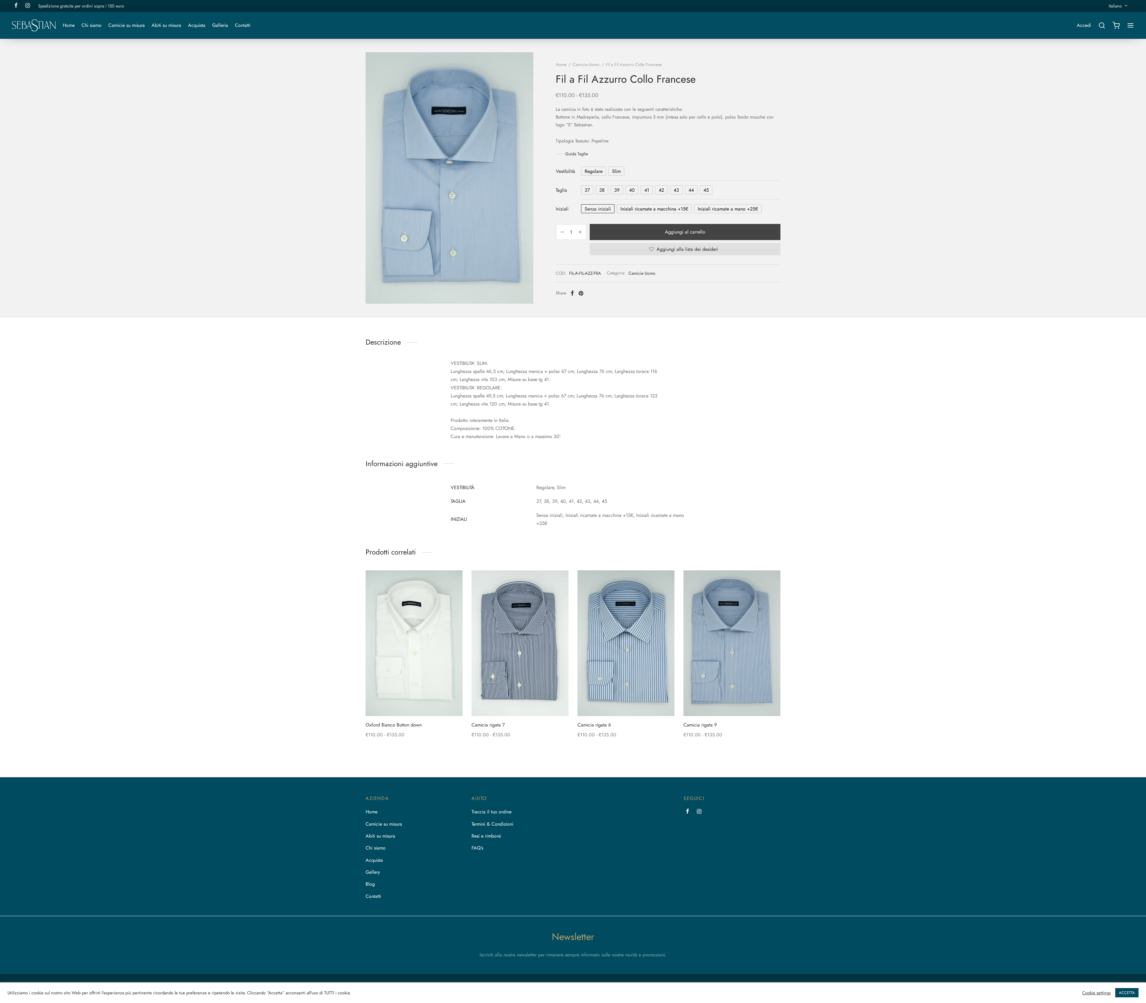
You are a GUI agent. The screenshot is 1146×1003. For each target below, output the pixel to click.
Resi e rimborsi (486, 835)
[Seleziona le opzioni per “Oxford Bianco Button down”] (424, 702)
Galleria (220, 25)
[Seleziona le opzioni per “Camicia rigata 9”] (742, 702)
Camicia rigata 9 (700, 724)
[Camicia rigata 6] (625, 643)
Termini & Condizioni (492, 824)
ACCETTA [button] (1127, 993)
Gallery (373, 872)
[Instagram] (699, 812)
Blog (370, 884)
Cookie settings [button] (1096, 993)
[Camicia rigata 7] (520, 643)
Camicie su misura (126, 25)
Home (69, 25)
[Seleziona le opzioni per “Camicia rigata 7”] (530, 702)
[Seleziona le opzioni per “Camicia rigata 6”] (636, 702)
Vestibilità (565, 171)
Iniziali (562, 208)
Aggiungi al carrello (685, 232)
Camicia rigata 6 (594, 724)
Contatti (242, 25)
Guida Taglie (576, 154)
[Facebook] (572, 293)
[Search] (1101, 25)
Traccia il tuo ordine (492, 811)
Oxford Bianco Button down (394, 724)
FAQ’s (477, 847)
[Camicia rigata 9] (731, 643)
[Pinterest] (581, 293)
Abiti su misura (166, 25)
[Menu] (1130, 25)
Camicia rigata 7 (488, 724)
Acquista (196, 25)
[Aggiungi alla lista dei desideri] (404, 702)
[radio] (593, 171)
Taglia (561, 190)
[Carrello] (1116, 25)
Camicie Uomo (586, 64)
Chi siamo (91, 25)
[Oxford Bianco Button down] (414, 643)
